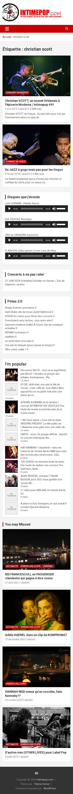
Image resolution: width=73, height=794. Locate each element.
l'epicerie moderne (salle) (19, 324)
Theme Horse (41, 784)
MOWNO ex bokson (16, 332)
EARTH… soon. (29, 434)
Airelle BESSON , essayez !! (36, 475)
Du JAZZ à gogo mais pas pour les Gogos (34, 169)
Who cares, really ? (15, 349)
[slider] (61, 208)
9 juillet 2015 (12, 756)
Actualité (12, 566)
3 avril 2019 (11, 109)
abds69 (23, 109)
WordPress (49, 788)
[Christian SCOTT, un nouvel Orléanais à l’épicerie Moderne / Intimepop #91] (36, 75)
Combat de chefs (15, 161)
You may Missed (17, 524)
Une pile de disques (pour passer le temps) (29, 345)
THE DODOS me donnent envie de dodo (42, 461)
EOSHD (9, 316)
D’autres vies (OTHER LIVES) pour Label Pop (35, 752)
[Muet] (54, 208)
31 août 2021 (12, 582)
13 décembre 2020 (15, 639)
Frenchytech (12, 320)
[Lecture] (9, 208)
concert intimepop (17, 92)
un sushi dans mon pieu (18, 340)
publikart (9, 336)
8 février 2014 (12, 174)
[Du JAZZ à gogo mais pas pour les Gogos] (36, 144)
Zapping (47, 566)
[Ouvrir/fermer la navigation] (7, 29)
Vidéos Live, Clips (30, 566)
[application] (36, 208)
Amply (8, 307)
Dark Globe (11, 312)
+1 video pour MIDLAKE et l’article (39, 490)
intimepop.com (45, 779)
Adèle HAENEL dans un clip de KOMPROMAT (36, 635)
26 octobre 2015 (14, 700)
